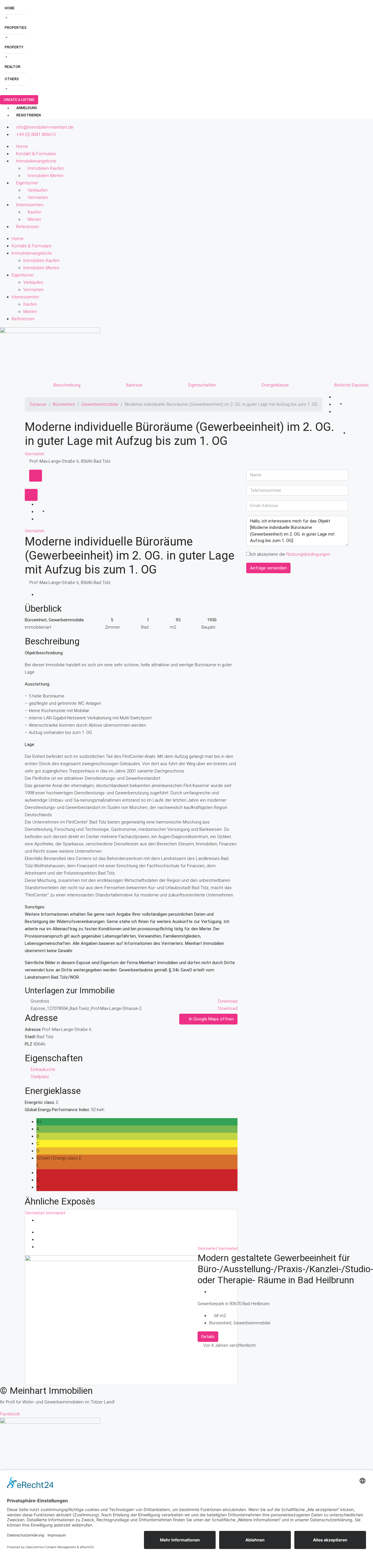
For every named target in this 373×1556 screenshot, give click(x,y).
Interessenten (29, 204)
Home (10, 8)
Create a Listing (19, 100)
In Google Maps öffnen (211, 1019)
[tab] (35, 476)
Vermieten (38, 197)
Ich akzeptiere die (290, 554)
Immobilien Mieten (46, 175)
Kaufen (34, 212)
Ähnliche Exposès (351, 385)
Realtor (12, 67)
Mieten (34, 219)
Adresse (134, 385)
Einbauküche (43, 1069)
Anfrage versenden (268, 568)
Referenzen (27, 226)
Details (207, 1336)
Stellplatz (40, 1076)
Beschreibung (66, 385)
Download (227, 1001)
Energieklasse (275, 385)
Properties (16, 28)
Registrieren (28, 115)
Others (12, 79)
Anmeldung (26, 108)
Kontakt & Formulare (36, 153)
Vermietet (34, 454)
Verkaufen (37, 190)
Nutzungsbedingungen (308, 554)
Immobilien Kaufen (46, 168)
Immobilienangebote (36, 161)
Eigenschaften (202, 385)
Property (14, 47)
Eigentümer (27, 183)
